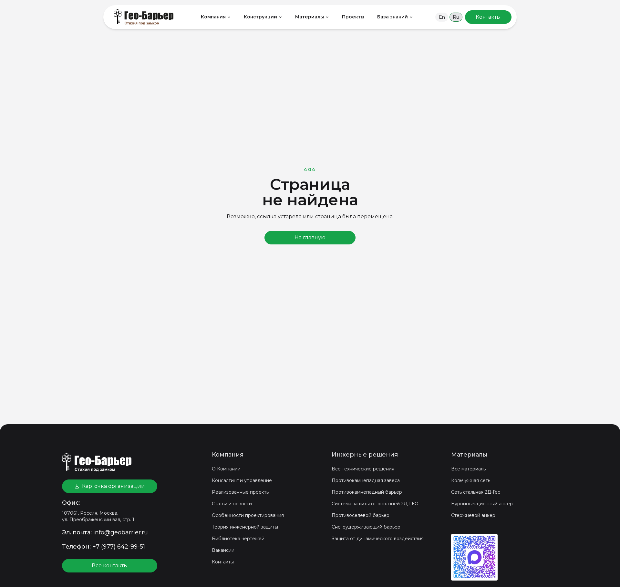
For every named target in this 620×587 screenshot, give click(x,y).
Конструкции (260, 17)
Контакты (223, 562)
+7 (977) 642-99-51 (118, 546)
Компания (213, 17)
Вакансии (223, 550)
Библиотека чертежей (238, 538)
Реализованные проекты (241, 492)
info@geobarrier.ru (120, 532)
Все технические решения (363, 469)
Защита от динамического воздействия (378, 538)
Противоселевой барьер (360, 515)
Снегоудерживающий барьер (366, 527)
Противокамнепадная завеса (366, 480)
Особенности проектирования (248, 515)
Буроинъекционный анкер (482, 504)
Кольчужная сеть (470, 480)
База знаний (392, 17)
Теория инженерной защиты (245, 527)
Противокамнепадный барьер (367, 492)
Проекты (353, 17)
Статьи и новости (232, 504)
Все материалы (469, 469)
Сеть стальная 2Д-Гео (476, 492)
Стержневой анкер (473, 515)
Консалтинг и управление (242, 480)
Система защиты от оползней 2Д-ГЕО (375, 504)
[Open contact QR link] (474, 557)
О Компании (226, 469)
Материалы (309, 17)
